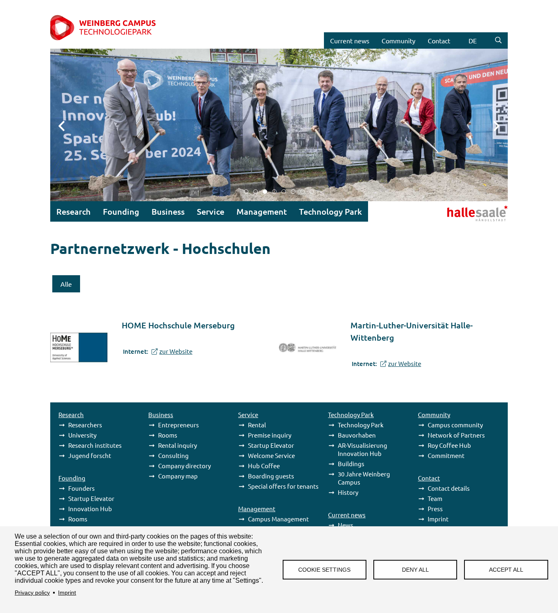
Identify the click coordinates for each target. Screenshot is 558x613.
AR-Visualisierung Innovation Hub (362, 449)
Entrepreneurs (178, 425)
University (82, 435)
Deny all (415, 570)
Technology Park (361, 425)
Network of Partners (456, 435)
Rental (257, 425)
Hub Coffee (264, 465)
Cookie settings (324, 570)
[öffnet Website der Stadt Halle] (457, 212)
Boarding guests (271, 476)
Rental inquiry (177, 445)
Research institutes (95, 445)
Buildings (351, 463)
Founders (81, 488)
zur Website (175, 351)
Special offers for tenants (283, 486)
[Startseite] (112, 28)
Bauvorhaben (357, 435)
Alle (66, 284)
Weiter (491, 125)
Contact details (449, 488)
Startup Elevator (91, 498)
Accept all (506, 570)
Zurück (66, 125)
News (345, 525)
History (348, 492)
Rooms (77, 519)
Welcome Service (271, 455)
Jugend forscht (89, 455)
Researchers (85, 425)
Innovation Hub (90, 508)
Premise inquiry (269, 435)
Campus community (455, 425)
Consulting (173, 455)
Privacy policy (32, 593)
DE (473, 40)
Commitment (446, 455)
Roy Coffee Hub (449, 445)
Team (435, 498)
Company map (178, 476)
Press (435, 508)
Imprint (67, 593)
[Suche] (498, 40)
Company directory (184, 465)
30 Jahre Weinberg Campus (364, 478)
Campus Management (278, 519)
